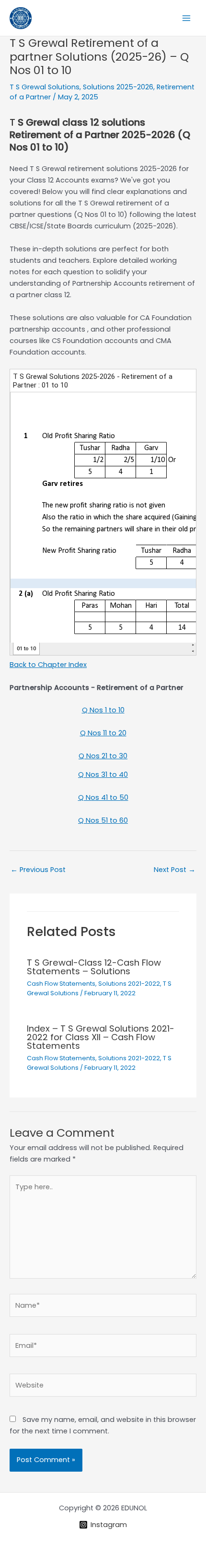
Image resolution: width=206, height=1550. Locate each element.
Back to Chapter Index (48, 664)
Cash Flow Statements (61, 984)
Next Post (174, 869)
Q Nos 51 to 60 (103, 820)
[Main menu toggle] (186, 18)
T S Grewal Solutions (45, 87)
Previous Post (38, 869)
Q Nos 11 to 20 (103, 733)
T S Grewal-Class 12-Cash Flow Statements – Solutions (94, 967)
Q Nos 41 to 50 (103, 797)
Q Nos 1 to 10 (103, 710)
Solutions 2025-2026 (118, 87)
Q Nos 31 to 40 (103, 774)
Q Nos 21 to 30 (103, 756)
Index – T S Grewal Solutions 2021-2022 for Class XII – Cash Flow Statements (100, 1037)
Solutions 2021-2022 (129, 984)
